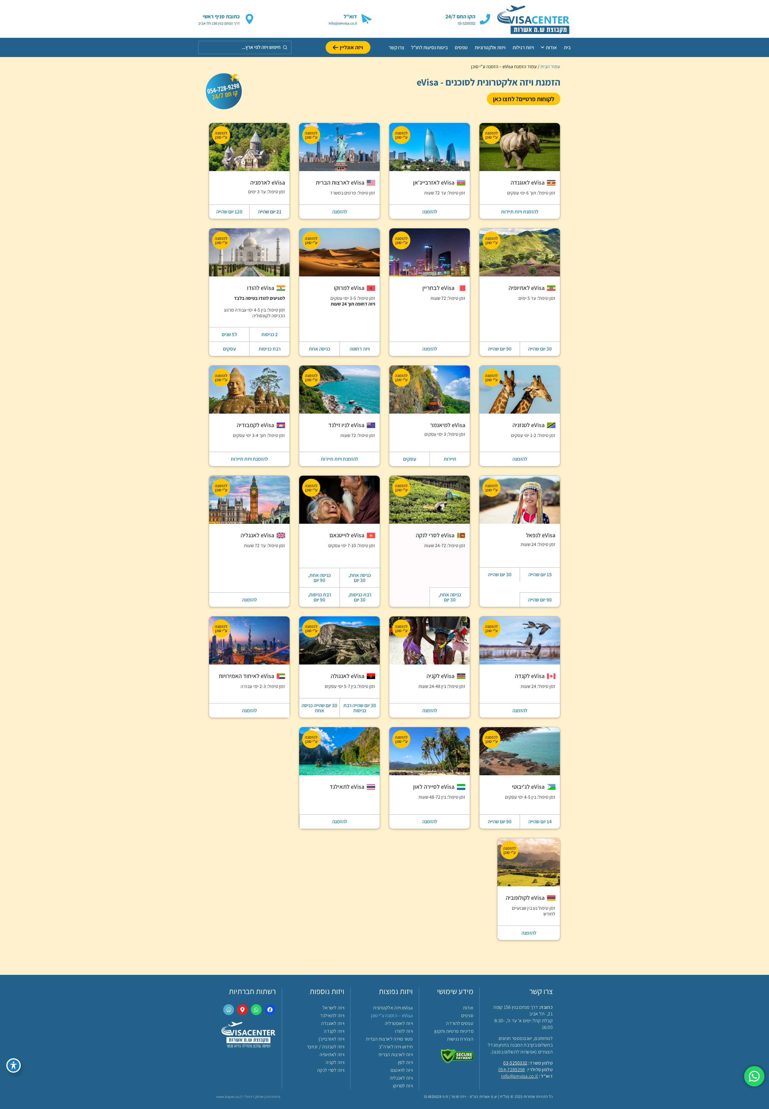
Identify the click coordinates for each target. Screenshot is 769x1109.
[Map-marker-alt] (242, 1009)
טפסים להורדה (459, 1023)
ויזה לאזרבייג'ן (331, 1039)
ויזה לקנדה (334, 1031)
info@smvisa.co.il (519, 1076)
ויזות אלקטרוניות (490, 47)
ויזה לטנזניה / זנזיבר (325, 1047)
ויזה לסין (405, 1062)
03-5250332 (515, 1063)
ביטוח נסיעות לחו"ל (429, 47)
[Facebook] (270, 1009)
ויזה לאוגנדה (332, 1023)
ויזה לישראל (333, 1008)
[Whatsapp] (256, 1009)
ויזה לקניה (335, 1062)
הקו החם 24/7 (460, 16)
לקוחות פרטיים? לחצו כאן (523, 99)
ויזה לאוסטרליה (399, 1023)
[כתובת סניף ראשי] (249, 19)
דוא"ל (350, 16)
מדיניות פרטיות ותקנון (453, 1031)
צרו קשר (396, 47)
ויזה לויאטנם (402, 1070)
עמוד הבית (550, 66)
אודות (551, 47)
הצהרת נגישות (460, 1039)
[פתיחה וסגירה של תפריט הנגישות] (13, 1065)
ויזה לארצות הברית (395, 1054)
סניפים (467, 1015)
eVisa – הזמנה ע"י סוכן (392, 1015)
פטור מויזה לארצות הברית (389, 1039)
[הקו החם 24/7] (485, 19)
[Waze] (228, 1009)
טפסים (461, 47)
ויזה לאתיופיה (332, 1054)
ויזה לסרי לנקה (330, 1070)
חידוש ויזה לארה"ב (396, 1047)
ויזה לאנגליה (401, 1078)
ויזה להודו (404, 1031)
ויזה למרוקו (403, 1086)
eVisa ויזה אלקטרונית (393, 1008)
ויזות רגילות (523, 47)
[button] (229, 334)
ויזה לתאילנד (332, 1015)
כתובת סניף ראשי (221, 16)
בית (567, 47)
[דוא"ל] (366, 19)
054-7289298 (511, 1069)
